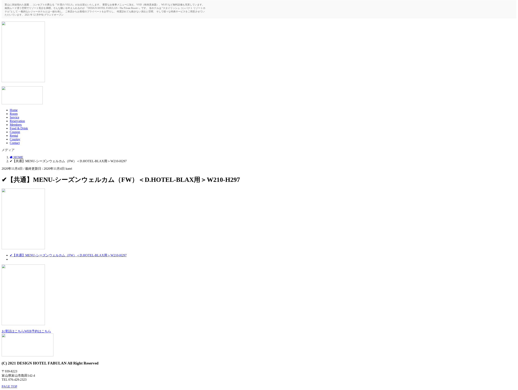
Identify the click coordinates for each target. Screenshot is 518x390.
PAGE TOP (9, 386)
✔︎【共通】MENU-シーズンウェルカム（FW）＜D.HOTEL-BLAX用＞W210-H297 (68, 255)
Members (16, 124)
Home (14, 110)
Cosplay (15, 139)
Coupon (15, 132)
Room (14, 113)
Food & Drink (19, 128)
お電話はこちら (13, 331)
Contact (15, 143)
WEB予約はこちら (37, 331)
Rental (14, 135)
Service (14, 117)
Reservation (17, 121)
